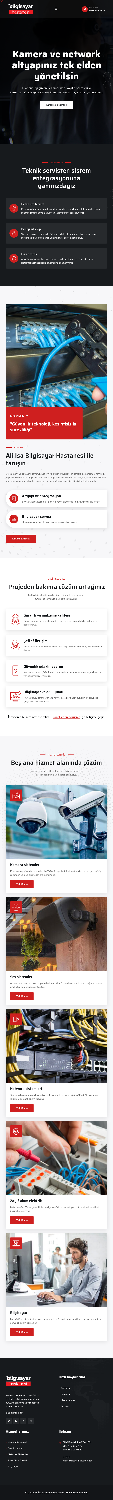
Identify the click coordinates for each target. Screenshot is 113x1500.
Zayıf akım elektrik (26, 1201)
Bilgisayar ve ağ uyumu (43, 692)
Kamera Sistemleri (17, 1442)
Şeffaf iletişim (35, 641)
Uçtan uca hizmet (32, 204)
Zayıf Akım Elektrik (18, 1460)
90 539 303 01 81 (73, 1449)
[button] (107, 75)
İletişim (56, 104)
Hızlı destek (29, 254)
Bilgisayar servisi (36, 516)
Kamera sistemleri (25, 865)
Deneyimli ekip (31, 229)
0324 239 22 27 (97, 10)
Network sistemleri (26, 1089)
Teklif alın (22, 884)
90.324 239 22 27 (73, 1446)
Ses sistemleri (21, 977)
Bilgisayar (18, 1313)
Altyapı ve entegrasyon (41, 496)
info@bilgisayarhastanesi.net (77, 1460)
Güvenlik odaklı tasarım (43, 666)
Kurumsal (65, 1394)
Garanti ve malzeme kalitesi (47, 615)
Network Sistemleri (18, 1454)
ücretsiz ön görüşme (66, 717)
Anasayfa (65, 1388)
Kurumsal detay (21, 538)
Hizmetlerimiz (68, 1400)
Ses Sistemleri (15, 1448)
